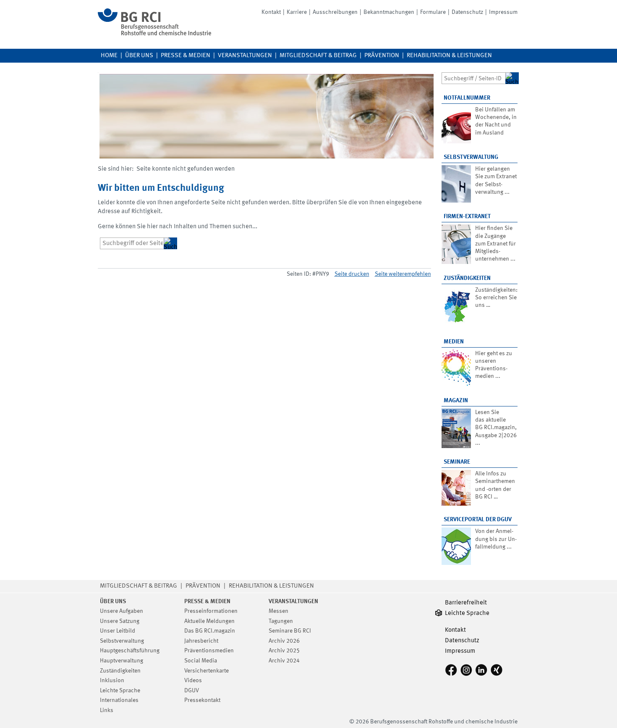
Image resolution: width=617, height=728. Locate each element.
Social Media (200, 661)
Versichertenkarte (206, 671)
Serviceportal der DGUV (478, 519)
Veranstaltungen (245, 56)
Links (106, 710)
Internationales (119, 700)
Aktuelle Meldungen (209, 621)
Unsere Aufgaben (121, 611)
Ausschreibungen (335, 12)
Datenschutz (467, 12)
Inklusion (112, 680)
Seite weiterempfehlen (403, 274)
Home (109, 56)
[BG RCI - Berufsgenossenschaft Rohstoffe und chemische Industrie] (154, 34)
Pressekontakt (202, 700)
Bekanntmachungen (388, 12)
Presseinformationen (211, 611)
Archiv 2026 (284, 641)
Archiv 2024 (284, 661)
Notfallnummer (467, 98)
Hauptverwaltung (121, 661)
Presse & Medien (185, 56)
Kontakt (271, 12)
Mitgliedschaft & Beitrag (318, 56)
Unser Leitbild (117, 631)
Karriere (297, 12)
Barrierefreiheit (466, 603)
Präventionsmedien (209, 651)
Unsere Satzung (119, 621)
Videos (193, 680)
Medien (454, 342)
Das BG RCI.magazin (209, 631)
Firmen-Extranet (467, 216)
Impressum (503, 12)
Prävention (381, 56)
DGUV (191, 691)
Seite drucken (352, 274)
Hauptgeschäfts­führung (129, 651)
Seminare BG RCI (290, 631)
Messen (278, 611)
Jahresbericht (201, 641)
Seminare (457, 462)
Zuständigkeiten (467, 278)
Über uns (139, 56)
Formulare (433, 12)
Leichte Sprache (120, 691)
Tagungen (281, 621)
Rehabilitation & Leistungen (449, 56)
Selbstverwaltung (471, 157)
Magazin (456, 401)
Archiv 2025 (284, 651)
